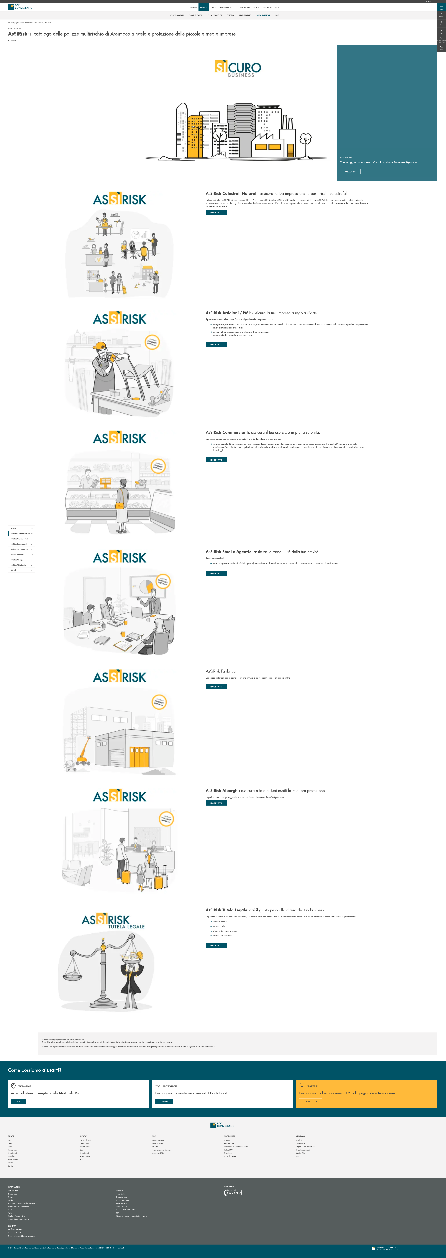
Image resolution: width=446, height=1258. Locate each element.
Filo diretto (228, 1153)
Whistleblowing (121, 1203)
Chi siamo (300, 1136)
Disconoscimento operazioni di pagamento (131, 1216)
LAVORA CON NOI (271, 7)
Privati (11, 1136)
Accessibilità (120, 1194)
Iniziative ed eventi (303, 1150)
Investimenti (12, 1153)
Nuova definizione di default (18, 1219)
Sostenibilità (229, 1136)
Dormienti (119, 1190)
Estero (82, 1150)
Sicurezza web (121, 1197)
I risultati (227, 1140)
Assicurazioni (38, 22)
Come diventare (158, 1140)
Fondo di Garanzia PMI (25, 1216)
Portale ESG (228, 1150)
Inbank (10, 1162)
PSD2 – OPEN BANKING (134, 1209)
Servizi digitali (85, 1140)
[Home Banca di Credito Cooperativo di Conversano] (20, 7)
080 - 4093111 (22, 1229)
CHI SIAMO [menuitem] (245, 7)
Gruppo (299, 1156)
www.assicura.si (168, 1042)
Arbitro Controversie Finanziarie (28, 1209)
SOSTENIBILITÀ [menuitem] (225, 7)
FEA (117, 1213)
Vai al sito (353, 172)
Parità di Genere (230, 1156)
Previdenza (12, 1156)
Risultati (299, 1140)
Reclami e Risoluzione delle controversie (22, 1203)
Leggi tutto (216, 212)
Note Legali (120, 1248)
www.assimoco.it (150, 1042)
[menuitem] (428, 2)
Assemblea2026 (158, 1153)
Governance (300, 1143)
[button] (441, 7)
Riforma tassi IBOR (123, 1200)
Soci (154, 1136)
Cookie (10, 1200)
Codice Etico (300, 1153)
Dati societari (13, 1190)
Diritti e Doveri (157, 1143)
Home (22, 22)
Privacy (10, 1197)
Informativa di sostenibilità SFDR (236, 1146)
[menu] (234, 7)
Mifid (10, 1213)
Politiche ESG (229, 1143)
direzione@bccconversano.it (24, 1236)
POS (81, 1159)
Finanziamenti (13, 1150)
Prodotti (155, 1146)
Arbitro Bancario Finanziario (27, 1206)
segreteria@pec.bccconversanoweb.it (25, 1232)
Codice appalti (121, 1206)
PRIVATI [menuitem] (193, 7)
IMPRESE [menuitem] (204, 7)
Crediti (112, 1248)
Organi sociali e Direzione (305, 1146)
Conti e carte (84, 1143)
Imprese (29, 22)
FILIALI (256, 7)
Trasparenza (12, 1194)
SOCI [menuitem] (213, 7)
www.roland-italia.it (207, 1046)
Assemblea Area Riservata (161, 1150)
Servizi (10, 1166)
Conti (10, 1143)
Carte (10, 1146)
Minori (10, 1140)
